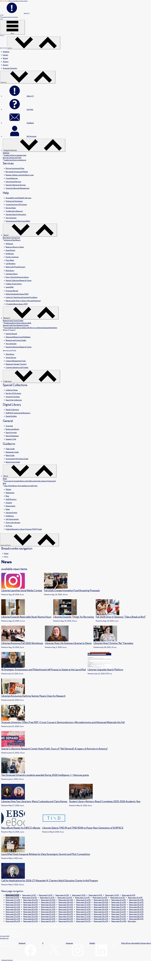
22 (101, 900)
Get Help (29, 109)
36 (66, 905)
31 (118, 902)
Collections (7, 381)
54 (101, 909)
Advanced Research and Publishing (18, 337)
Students (6, 52)
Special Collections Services (16, 185)
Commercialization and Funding (17, 367)
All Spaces (9, 244)
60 (66, 912)
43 (48, 907)
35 (48, 905)
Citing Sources (11, 357)
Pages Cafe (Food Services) (15, 267)
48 (136, 907)
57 (13, 912)
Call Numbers (10, 263)
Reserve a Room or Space (15, 247)
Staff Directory (11, 499)
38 (101, 905)
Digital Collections (12, 409)
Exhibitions (10, 253)
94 (101, 921)
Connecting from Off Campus (16, 204)
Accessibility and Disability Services (18, 198)
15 (117, 897)
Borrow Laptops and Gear (15, 168)
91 (48, 921)
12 (64, 897)
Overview (9, 426)
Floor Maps (10, 260)
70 (101, 914)
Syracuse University (10, 68)
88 (136, 919)
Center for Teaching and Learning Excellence (21, 297)
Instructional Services (13, 181)
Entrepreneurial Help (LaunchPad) (18, 221)
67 (48, 914)
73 (13, 916)
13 (82, 897)
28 (66, 902)
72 (136, 914)
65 (13, 914)
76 (66, 916)
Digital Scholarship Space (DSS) (17, 294)
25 (13, 902)
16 (135, 897)
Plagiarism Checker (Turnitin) (16, 364)
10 (29, 897)
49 (13, 909)
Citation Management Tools (16, 361)
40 (136, 905)
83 (48, 919)
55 (118, 909)
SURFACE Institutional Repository (18, 413)
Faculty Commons (12, 257)
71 (118, 914)
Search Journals (11, 432)
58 (30, 912)
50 (30, 909)
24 (136, 900)
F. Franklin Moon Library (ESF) (17, 304)
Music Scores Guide (13, 462)
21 (83, 900)
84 (66, 919)
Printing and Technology (14, 201)
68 (66, 914)
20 (66, 900)
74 (30, 916)
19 (48, 900)
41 (13, 907)
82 (30, 919)
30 (101, 902)
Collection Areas (12, 390)
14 (100, 897)
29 (83, 902)
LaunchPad (9, 287)
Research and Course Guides (16, 340)
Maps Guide (10, 455)
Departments (10, 506)
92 (66, 921)
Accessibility (136, 943)
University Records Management (17, 188)
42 (30, 907)
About (5, 476)
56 (136, 909)
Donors (5, 65)
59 (48, 912)
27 (48, 902)
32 (136, 902)
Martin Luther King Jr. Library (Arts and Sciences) (23, 301)
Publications (10, 493)
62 (101, 912)
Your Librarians (11, 218)
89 (13, 921)
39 (118, 905)
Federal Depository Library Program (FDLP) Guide (24, 529)
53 (83, 909)
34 (30, 905)
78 (101, 916)
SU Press (9, 526)
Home (6, 553)
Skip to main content (22, 1)
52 (66, 909)
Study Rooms (10, 250)
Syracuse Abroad (12, 291)
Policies (8, 489)
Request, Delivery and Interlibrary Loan (20, 175)
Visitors (5, 61)
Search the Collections (14, 400)
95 (118, 921)
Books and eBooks (12, 429)
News (8, 509)
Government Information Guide (17, 459)
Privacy (129, 943)
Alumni (5, 58)
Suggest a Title (11, 439)
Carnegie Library (12, 274)
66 (30, 914)
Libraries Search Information (16, 214)
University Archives (13, 397)
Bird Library (10, 270)
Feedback (30, 123)
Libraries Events (11, 512)
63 (118, 912)
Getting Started (11, 334)
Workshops (10, 354)
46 (101, 907)
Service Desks (11, 208)
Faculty (5, 55)
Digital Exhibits (11, 416)
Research (6, 318)
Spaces (6, 235)
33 (13, 905)
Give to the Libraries (13, 522)
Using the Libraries (10, 150)
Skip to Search (4, 1)
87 (118, 919)
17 (13, 900)
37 (83, 905)
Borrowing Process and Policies (17, 172)
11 (47, 897)
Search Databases (12, 436)
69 (83, 914)
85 (83, 919)
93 (83, 921)
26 (30, 902)
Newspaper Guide (12, 452)
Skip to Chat (12, 1)
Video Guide (10, 449)
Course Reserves (12, 178)
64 (136, 912)
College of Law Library (14, 284)
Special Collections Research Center (19, 280)
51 (48, 909)
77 (83, 916)
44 (66, 907)
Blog (7, 496)
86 (101, 919)
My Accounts (31, 136)
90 (30, 921)
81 (13, 919)
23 (118, 900)
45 (83, 907)
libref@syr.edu (4, 938)
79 (118, 916)
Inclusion (9, 503)
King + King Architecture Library (17, 277)
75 (48, 916)
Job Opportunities (12, 519)
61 (83, 912)
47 (118, 907)
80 (136, 916)
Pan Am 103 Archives (13, 393)
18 (30, 900)
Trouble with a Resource (14, 211)
